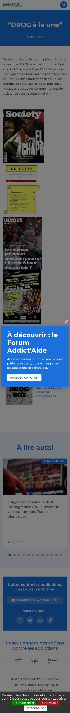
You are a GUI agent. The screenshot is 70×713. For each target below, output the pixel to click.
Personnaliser (36, 708)
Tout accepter (24, 703)
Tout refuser (49, 703)
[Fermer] (67, 322)
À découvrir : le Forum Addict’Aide (32, 342)
